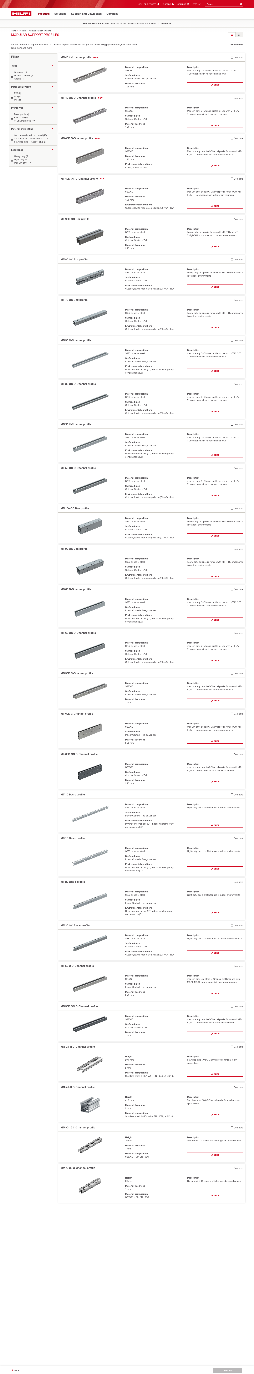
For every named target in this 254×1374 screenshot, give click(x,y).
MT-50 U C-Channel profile (77, 965)
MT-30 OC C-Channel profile (78, 383)
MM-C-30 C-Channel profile (78, 1167)
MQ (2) (17, 96)
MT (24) (17, 99)
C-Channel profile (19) (24, 120)
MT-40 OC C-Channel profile (78, 97)
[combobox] (224, 4)
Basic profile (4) (21, 114)
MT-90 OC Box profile (74, 548)
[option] (232, 34)
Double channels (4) (23, 75)
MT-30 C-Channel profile (76, 340)
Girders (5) (19, 78)
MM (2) (17, 93)
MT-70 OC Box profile (74, 299)
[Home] (21, 13)
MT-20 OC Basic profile (75, 925)
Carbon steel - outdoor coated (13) (31, 138)
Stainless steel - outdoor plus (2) (30, 141)
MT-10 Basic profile (73, 794)
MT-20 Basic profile (73, 881)
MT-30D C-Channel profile (77, 673)
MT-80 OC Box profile (74, 259)
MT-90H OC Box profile (75, 219)
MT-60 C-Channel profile (76, 589)
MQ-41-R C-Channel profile (78, 1087)
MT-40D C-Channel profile (77, 138)
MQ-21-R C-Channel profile (78, 1046)
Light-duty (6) (20, 159)
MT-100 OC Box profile (75, 508)
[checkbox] (237, 57)
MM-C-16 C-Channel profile (78, 1127)
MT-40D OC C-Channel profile (79, 178)
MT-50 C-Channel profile (76, 424)
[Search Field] (241, 4)
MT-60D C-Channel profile (77, 713)
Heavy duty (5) (21, 156)
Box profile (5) (21, 117)
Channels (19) (20, 72)
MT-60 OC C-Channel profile (78, 632)
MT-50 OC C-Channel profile (78, 468)
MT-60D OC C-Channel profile (79, 754)
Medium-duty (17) (22, 162)
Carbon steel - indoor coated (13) (30, 135)
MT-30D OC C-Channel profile (79, 1006)
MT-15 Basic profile (73, 838)
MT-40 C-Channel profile (76, 57)
